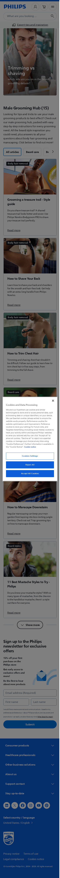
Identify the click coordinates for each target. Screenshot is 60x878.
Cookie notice (39, 447)
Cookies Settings (29, 456)
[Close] (51, 400)
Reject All (28, 464)
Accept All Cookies (29, 473)
